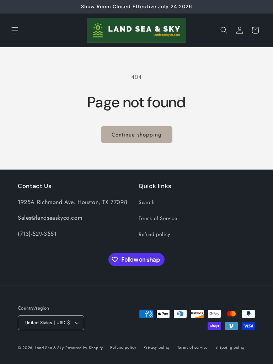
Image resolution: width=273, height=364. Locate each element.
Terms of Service (158, 218)
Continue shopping (137, 135)
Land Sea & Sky (49, 347)
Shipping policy (230, 347)
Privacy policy (157, 347)
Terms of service (192, 347)
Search (147, 202)
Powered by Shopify (84, 347)
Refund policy (154, 234)
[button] (15, 30)
